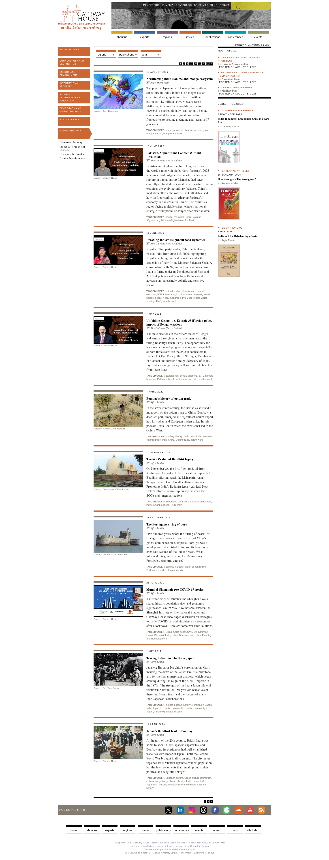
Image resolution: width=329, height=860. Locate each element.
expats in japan (174, 704)
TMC (158, 301)
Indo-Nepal (169, 294)
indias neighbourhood (157, 505)
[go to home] (81, 29)
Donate (225, 5)
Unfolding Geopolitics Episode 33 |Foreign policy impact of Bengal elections (179, 322)
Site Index (253, 830)
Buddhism (171, 501)
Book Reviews (232, 228)
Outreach (217, 830)
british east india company (198, 436)
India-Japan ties (155, 708)
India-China (168, 439)
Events (258, 37)
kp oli (179, 294)
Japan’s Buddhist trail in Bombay (169, 731)
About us (122, 37)
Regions (167, 37)
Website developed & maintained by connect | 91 (169, 849)
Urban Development (72, 158)
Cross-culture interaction (197, 777)
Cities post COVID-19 (185, 632)
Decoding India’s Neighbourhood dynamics (175, 240)
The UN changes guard (237, 87)
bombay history (174, 436)
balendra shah (173, 291)
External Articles (236, 171)
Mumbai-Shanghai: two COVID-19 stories (174, 589)
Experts (144, 37)
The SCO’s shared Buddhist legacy (169, 459)
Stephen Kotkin (230, 183)
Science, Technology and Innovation (71, 97)
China (169, 632)
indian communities (175, 708)
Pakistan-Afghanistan (172, 220)
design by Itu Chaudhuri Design (192, 846)
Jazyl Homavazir (160, 82)
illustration (190, 130)
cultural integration (156, 781)
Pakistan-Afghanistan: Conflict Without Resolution (173, 155)
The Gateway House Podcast (166, 160)
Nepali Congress (172, 297)
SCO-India (176, 505)
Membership (151, 5)
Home (73, 830)
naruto (158, 133)
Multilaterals (69, 119)
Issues (190, 37)
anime (169, 130)
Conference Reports (237, 110)
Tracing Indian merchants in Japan (170, 658)
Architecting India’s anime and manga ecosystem (179, 79)
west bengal (168, 301)
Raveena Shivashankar (235, 64)
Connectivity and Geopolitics (72, 62)
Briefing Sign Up (205, 5)
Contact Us (184, 5)
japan (206, 130)
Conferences (235, 37)
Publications (212, 37)
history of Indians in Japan (197, 704)
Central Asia (184, 501)
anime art (178, 130)
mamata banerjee (192, 294)
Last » (209, 64)
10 (195, 64)
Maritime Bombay (71, 142)
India (199, 130)
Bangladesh (188, 291)
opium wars (196, 439)
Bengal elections (188, 375)
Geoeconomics (70, 50)
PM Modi (189, 220)
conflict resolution (175, 217)
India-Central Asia (201, 501)
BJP (159, 294)
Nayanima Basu (231, 79)
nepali (158, 297)
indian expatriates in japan (168, 711)
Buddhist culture (174, 777)
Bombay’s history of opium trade (168, 398)
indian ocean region (195, 566)
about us (92, 830)
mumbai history (176, 784)
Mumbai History (70, 131)
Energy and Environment (69, 73)
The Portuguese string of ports (167, 524)
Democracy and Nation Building (70, 110)
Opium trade (182, 439)
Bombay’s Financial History (72, 148)
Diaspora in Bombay (73, 154)
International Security (69, 85)
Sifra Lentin (157, 402)
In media (167, 5)
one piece (168, 133)
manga (150, 133)
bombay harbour (175, 566)
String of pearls (175, 570)
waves (178, 133)
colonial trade (153, 439)
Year (144, 54)
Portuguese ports (155, 570)
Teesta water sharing (179, 379)
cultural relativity (176, 781)
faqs (235, 830)
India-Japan (192, 781)
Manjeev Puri (229, 90)
